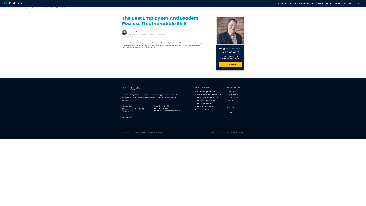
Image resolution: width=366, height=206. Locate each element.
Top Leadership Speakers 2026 (206, 100)
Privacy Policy (215, 132)
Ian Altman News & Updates (22, 8)
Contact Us (232, 100)
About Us (231, 92)
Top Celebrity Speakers (204, 103)
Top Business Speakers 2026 (206, 92)
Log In (230, 112)
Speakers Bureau (8, 8)
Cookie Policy (226, 132)
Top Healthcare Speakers (205, 106)
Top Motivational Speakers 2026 (207, 97)
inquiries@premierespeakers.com (169, 110)
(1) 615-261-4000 (164, 106)
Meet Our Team (233, 94)
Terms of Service (238, 132)
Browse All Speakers (203, 109)
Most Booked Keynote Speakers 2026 (209, 94)
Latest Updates (233, 97)
